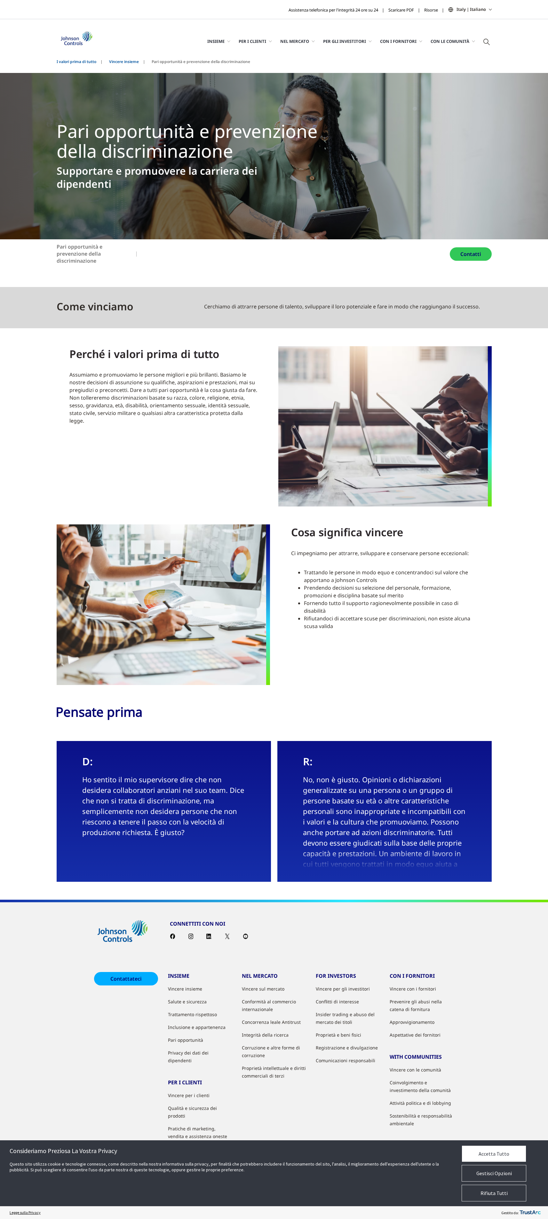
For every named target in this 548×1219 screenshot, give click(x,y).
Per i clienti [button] (252, 41)
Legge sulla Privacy (25, 1212)
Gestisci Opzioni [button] (494, 1173)
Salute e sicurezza (187, 1002)
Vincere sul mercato (263, 989)
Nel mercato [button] (294, 41)
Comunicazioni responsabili (345, 1060)
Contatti (470, 254)
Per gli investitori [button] (344, 41)
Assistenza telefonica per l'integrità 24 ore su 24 (333, 10)
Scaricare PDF (401, 10)
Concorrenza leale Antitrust (271, 1022)
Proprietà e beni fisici (338, 1035)
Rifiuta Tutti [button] (494, 1193)
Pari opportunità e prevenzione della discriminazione (79, 253)
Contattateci (126, 978)
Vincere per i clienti (189, 1095)
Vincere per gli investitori (343, 989)
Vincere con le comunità (415, 1070)
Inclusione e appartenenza (197, 1027)
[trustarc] (530, 1212)
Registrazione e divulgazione (347, 1048)
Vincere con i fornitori (413, 989)
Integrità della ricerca (265, 1035)
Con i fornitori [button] (398, 41)
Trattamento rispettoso (192, 1014)
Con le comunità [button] (450, 41)
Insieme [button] (216, 41)
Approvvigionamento (412, 1022)
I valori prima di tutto (76, 61)
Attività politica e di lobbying (420, 1103)
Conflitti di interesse (337, 1002)
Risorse (431, 10)
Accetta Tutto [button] (494, 1154)
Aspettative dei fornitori (415, 1035)
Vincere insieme (124, 61)
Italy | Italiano (471, 9)
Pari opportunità (185, 1040)
